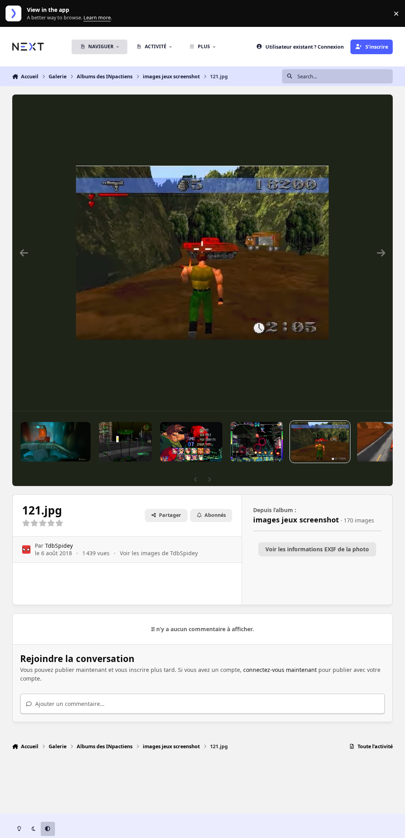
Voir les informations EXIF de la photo (317, 549)
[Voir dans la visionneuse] (202, 253)
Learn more (15, 13)
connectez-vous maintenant (280, 669)
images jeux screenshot (296, 519)
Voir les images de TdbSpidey (159, 553)
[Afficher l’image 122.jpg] (257, 442)
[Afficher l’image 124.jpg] (56, 442)
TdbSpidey (59, 545)
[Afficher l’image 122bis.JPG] (191, 442)
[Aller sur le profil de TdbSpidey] (26, 549)
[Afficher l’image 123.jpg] (125, 442)
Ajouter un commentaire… (69, 703)
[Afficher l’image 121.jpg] (319, 442)
